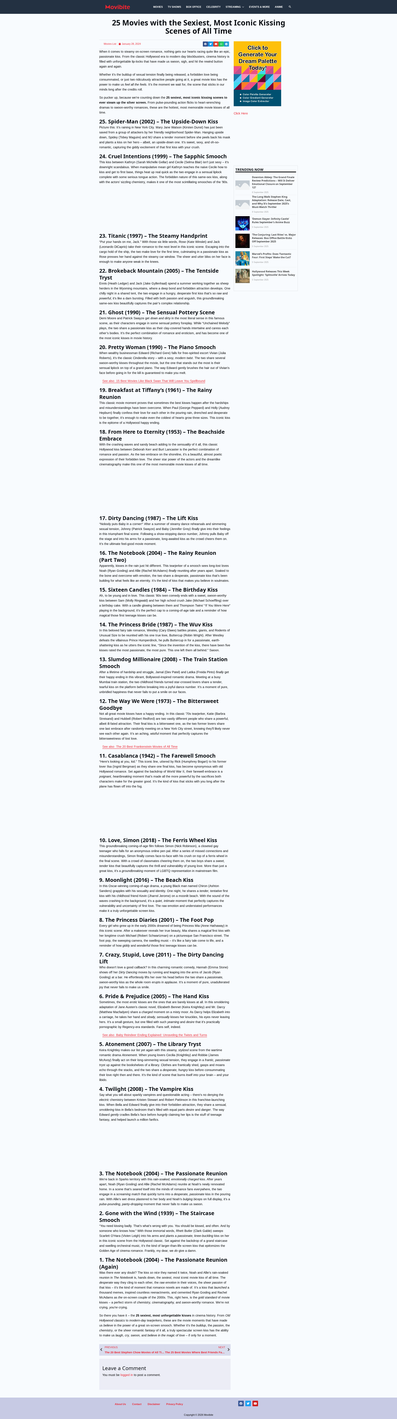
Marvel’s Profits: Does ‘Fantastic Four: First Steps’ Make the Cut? (271, 255)
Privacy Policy (174, 1404)
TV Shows (174, 7)
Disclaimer (154, 1404)
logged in (126, 1375)
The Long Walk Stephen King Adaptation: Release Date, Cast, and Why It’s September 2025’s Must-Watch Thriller (271, 202)
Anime (279, 7)
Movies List (110, 44)
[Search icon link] (290, 7)
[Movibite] (117, 6)
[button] (205, 44)
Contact (136, 1404)
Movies (158, 7)
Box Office (193, 7)
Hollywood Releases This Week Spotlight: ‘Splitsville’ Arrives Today (273, 273)
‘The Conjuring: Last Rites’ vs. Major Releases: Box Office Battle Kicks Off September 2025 (274, 238)
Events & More (259, 7)
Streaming (233, 7)
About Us (120, 1404)
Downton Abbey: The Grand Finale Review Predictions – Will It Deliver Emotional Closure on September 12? (273, 182)
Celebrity (213, 7)
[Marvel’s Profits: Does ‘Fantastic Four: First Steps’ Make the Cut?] (242, 258)
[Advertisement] (165, 209)
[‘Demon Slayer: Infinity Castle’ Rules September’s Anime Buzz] (242, 223)
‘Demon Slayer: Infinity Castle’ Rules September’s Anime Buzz (271, 220)
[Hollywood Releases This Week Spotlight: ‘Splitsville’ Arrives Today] (242, 275)
